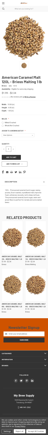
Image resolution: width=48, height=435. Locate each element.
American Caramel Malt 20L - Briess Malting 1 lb (12, 257)
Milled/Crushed (10, 123)
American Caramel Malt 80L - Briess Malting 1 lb (12, 305)
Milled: (5, 119)
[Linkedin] (20, 172)
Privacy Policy (20, 426)
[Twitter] (16, 172)
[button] (29, 97)
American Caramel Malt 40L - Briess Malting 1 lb (35, 305)
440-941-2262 (25, 407)
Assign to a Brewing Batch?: (13, 131)
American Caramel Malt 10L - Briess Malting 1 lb (35, 257)
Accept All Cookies (36, 431)
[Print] (11, 172)
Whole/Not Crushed (12, 126)
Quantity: (6, 144)
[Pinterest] (24, 172)
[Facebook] (3, 172)
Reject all (19, 431)
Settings (7, 431)
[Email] (7, 172)
